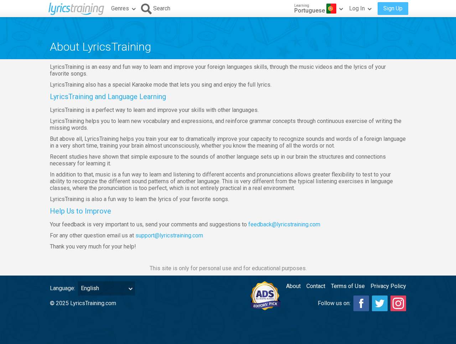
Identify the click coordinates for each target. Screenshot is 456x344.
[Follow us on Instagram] (398, 303)
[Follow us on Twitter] (380, 303)
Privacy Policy (388, 286)
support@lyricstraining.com (169, 235)
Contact (315, 286)
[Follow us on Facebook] (361, 303)
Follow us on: (334, 303)
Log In (357, 8)
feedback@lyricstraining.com (284, 224)
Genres (120, 8)
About (293, 286)
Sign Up (393, 8)
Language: (62, 288)
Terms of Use (348, 286)
